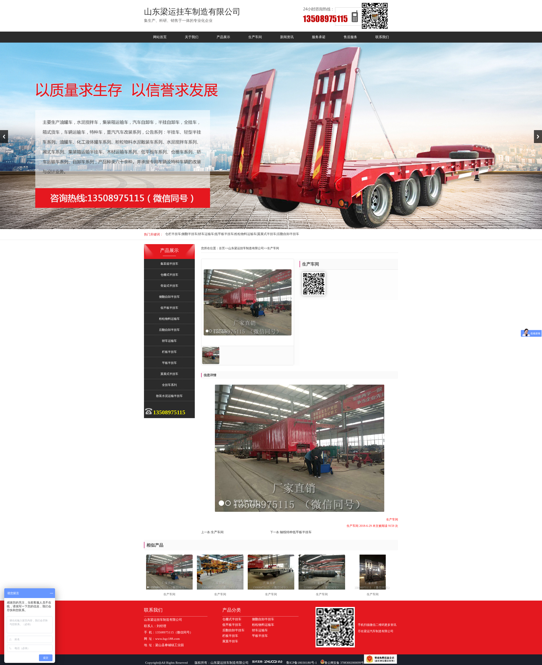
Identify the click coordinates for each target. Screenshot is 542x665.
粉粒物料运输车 (169, 318)
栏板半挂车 (169, 351)
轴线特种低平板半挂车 (296, 532)
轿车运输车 (169, 340)
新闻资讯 (287, 37)
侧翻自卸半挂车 (169, 296)
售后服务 (350, 37)
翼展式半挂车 (169, 374)
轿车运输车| (206, 234)
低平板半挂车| (224, 234)
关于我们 (191, 37)
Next (538, 136)
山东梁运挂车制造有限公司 (229, 662)
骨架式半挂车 (169, 285)
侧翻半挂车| (190, 234)
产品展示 (223, 37)
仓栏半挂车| (173, 234)
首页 (222, 248)
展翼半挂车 (230, 641)
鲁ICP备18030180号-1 (301, 662)
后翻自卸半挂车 (288, 234)
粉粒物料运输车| (245, 234)
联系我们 (382, 37)
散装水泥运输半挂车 (169, 396)
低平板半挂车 (169, 307)
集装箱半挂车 (169, 263)
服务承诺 (318, 37)
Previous (4, 136)
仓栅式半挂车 (169, 274)
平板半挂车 (169, 362)
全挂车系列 (169, 385)
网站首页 (160, 37)
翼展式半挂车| (267, 234)
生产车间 (255, 37)
